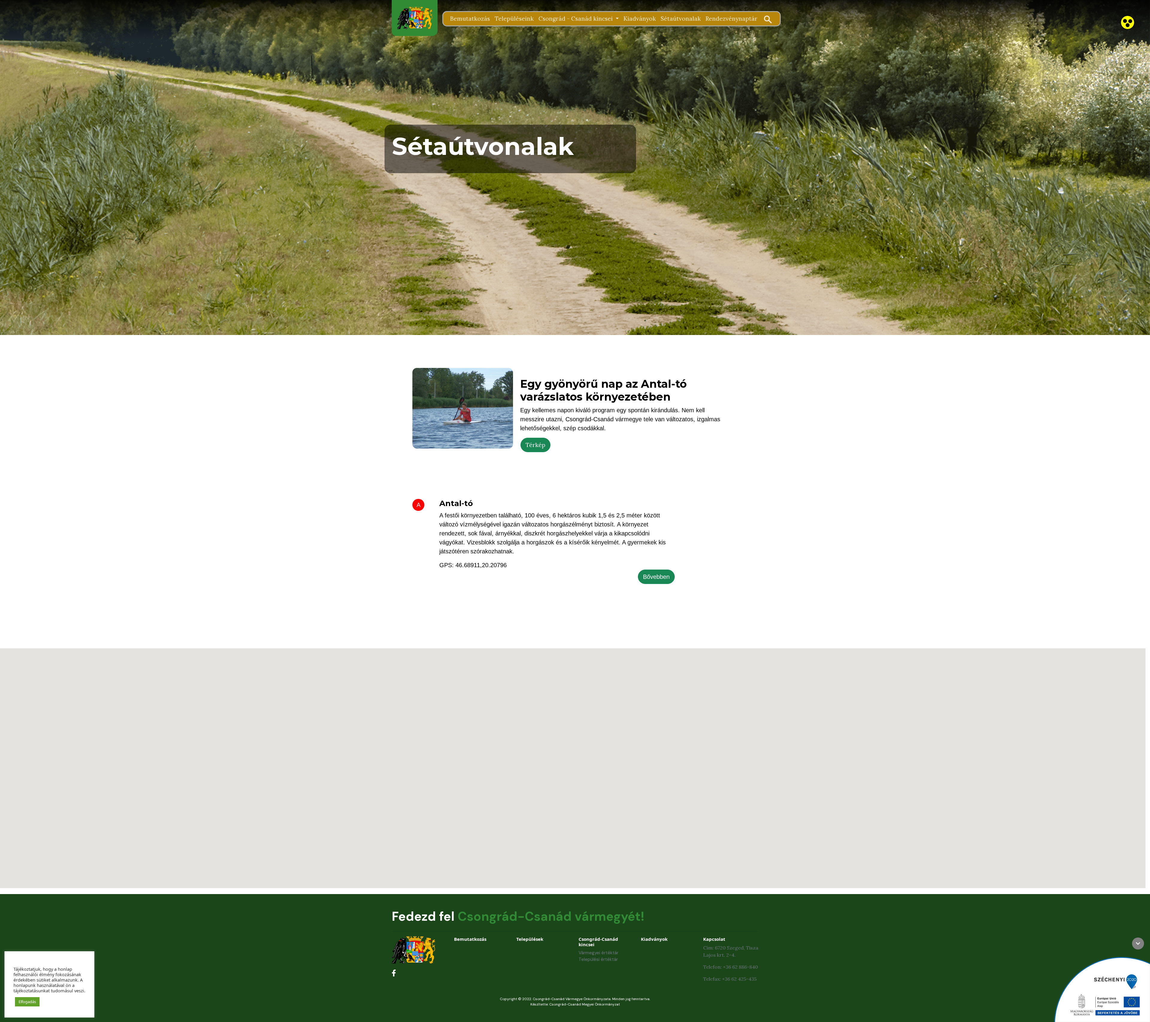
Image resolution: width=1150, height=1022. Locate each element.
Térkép (535, 445)
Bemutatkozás (470, 18)
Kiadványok (640, 18)
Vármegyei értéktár (598, 953)
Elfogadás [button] (27, 1001)
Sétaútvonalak (681, 18)
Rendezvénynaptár (731, 18)
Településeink (514, 18)
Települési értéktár (598, 959)
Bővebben (656, 576)
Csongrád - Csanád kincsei (576, 18)
